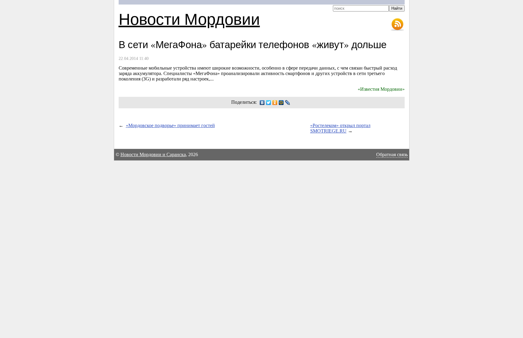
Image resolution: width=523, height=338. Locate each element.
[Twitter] (268, 103)
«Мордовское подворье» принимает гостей (170, 125)
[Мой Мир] (281, 103)
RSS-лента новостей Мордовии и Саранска (397, 24)
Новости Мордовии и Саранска (153, 154)
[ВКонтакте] (262, 103)
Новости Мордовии (189, 18)
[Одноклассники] (275, 103)
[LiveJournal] (288, 103)
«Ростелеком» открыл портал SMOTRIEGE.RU (340, 128)
